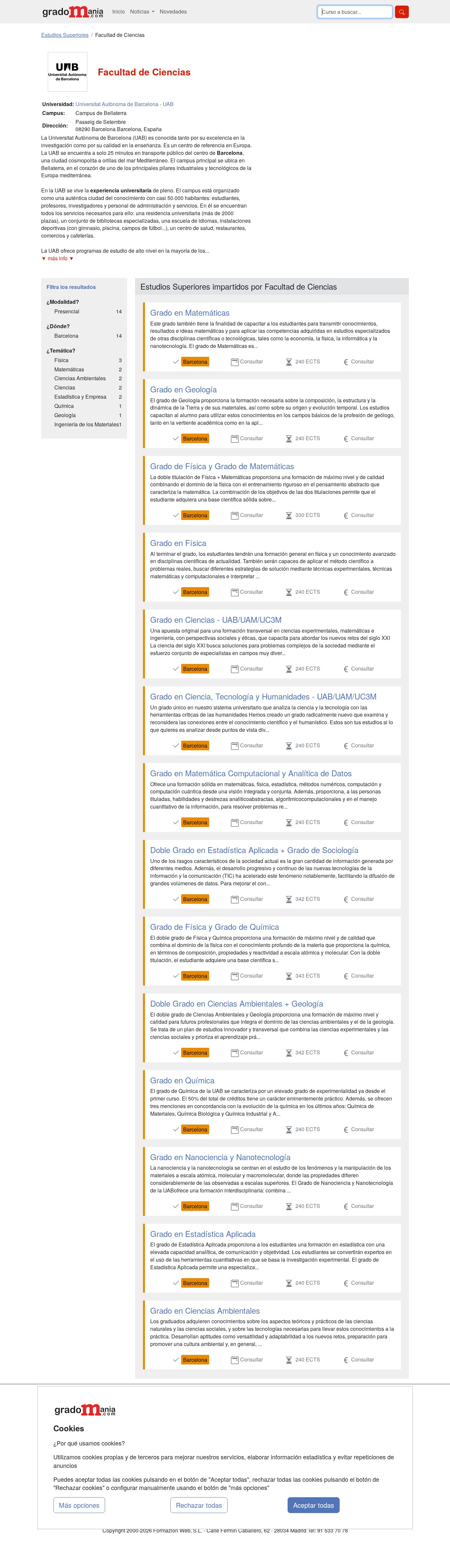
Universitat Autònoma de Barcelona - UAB (124, 104)
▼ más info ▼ (57, 258)
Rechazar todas (199, 1505)
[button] (146, 258)
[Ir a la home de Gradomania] (72, 12)
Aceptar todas (313, 1505)
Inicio (118, 11)
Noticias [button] (140, 11)
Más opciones (79, 1505)
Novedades (173, 11)
